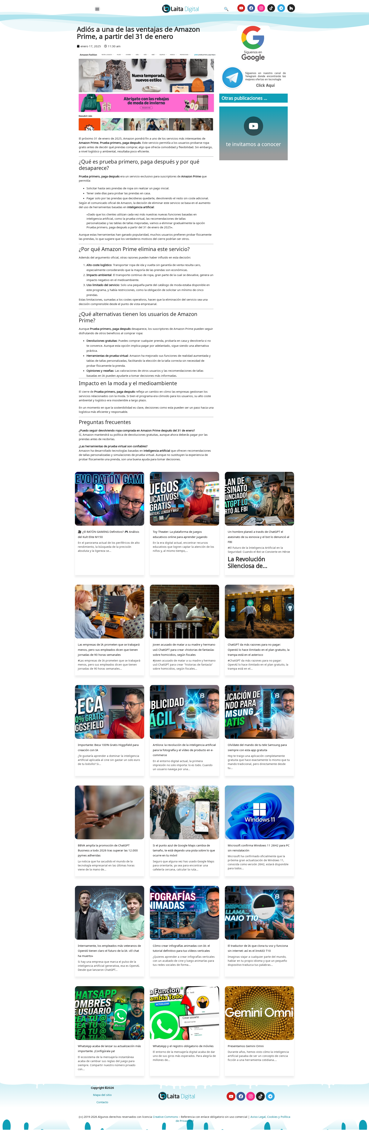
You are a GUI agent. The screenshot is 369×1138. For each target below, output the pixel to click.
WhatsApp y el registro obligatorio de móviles (183, 1046)
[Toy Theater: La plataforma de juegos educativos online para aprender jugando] (184, 499)
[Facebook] (251, 8)
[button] (97, 9)
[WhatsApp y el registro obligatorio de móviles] (184, 1013)
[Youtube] (241, 8)
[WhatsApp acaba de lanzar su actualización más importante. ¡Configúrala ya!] (109, 1013)
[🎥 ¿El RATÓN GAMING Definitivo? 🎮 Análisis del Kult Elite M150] (109, 499)
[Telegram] (281, 8)
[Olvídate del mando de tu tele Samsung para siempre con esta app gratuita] (259, 712)
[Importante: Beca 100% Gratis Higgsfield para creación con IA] (109, 712)
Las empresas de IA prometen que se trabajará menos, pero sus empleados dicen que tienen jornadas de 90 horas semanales (109, 650)
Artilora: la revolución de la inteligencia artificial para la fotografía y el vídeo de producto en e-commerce (184, 750)
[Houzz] (291, 8)
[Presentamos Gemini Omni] (259, 1013)
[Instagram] (261, 8)
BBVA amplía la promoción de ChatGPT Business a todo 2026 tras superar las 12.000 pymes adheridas (108, 850)
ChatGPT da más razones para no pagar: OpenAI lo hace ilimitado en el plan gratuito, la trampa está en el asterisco (258, 650)
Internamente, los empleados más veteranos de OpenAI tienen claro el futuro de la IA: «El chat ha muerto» (109, 951)
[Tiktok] (271, 8)
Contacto (102, 1102)
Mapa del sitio (102, 1095)
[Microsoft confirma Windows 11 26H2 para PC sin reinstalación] (259, 813)
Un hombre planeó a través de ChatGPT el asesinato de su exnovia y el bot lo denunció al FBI (258, 537)
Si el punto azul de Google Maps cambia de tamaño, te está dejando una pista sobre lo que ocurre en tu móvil (184, 850)
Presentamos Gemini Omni (246, 1046)
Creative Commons (165, 1117)
